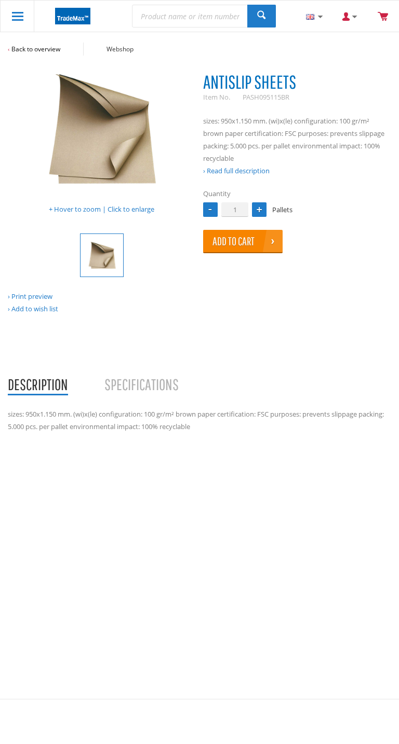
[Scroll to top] (377, 732)
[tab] (38, 385)
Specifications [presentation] (141, 384)
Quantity (217, 193)
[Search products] (261, 16)
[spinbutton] (234, 209)
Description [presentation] (38, 384)
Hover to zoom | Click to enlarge (104, 209)
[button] (259, 209)
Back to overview (35, 49)
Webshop (120, 49)
